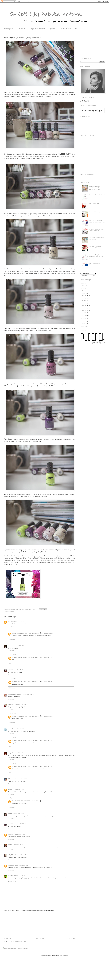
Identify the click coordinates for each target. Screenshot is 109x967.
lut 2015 (84, 313)
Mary (9, 753)
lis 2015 (84, 290)
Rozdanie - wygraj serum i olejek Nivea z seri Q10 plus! (97, 221)
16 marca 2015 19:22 (19, 875)
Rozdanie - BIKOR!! (94, 203)
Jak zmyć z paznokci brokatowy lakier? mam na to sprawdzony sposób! (97, 187)
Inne (76, 29)
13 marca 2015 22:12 (47, 766)
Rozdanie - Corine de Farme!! (97, 195)
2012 (83, 323)
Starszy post (72, 938)
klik (70, 214)
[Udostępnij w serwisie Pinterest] (46, 609)
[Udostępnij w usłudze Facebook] (44, 609)
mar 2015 (84, 310)
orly (13, 611)
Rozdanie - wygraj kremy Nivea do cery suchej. (96, 264)
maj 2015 (84, 305)
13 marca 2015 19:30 (20, 704)
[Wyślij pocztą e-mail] (40, 609)
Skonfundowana (12, 865)
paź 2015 (84, 293)
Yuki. (9, 670)
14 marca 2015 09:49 (20, 824)
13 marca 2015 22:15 (47, 681)
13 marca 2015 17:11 (18, 645)
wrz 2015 (84, 295)
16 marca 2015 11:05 (20, 855)
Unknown (10, 834)
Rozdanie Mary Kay (94, 212)
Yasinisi (10, 844)
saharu (10, 621)
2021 (83, 283)
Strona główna (9, 29)
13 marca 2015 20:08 (18, 729)
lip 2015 (84, 300)
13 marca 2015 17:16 (17, 670)
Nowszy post (7, 938)
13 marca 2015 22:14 (47, 657)
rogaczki (10, 875)
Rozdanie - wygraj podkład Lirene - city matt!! (96, 229)
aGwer (10, 729)
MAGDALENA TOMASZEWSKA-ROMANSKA (25, 633)
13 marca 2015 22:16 (47, 716)
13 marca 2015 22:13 (47, 633)
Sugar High (23, 92)
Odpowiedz (11, 626)
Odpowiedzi (13, 630)
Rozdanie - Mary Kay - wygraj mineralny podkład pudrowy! (96, 256)
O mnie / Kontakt (66, 29)
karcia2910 (11, 824)
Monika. (10, 646)
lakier (10, 611)
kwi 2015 (84, 308)
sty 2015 (84, 315)
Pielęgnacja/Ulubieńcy (37, 29)
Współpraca (52, 29)
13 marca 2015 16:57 (18, 621)
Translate (92, 275)
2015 (83, 288)
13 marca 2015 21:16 (18, 789)
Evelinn (10, 813)
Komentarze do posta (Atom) (18, 941)
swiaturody (11, 704)
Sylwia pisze (11, 779)
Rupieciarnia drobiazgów (15, 694)
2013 (83, 321)
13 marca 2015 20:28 (17, 753)
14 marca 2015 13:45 (19, 834)
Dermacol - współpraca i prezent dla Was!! (95, 247)
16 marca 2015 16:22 (23, 865)
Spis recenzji (22, 29)
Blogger (65, 955)
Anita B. (10, 789)
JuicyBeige (11, 855)
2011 (83, 326)
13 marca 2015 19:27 (28, 694)
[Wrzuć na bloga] (41, 609)
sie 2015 (84, 298)
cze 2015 (84, 303)
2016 (83, 286)
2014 (83, 318)
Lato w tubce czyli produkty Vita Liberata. (96, 238)
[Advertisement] (39, 924)
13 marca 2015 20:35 (21, 779)
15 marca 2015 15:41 (18, 844)
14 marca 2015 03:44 (18, 813)
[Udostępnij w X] (43, 609)
